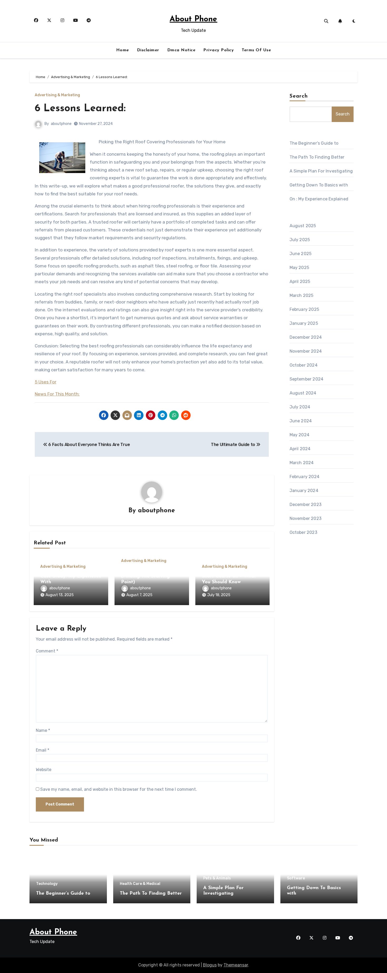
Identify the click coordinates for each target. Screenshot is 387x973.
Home (122, 50)
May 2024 (300, 434)
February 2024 (305, 476)
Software (296, 878)
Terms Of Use (256, 50)
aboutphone (61, 123)
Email (42, 750)
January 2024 (304, 490)
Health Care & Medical (140, 884)
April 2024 (300, 448)
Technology (47, 884)
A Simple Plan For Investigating (321, 171)
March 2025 (302, 295)
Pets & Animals (217, 878)
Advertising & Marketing (57, 95)
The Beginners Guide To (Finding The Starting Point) (148, 576)
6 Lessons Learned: (80, 109)
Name (43, 730)
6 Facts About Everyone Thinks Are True (88, 444)
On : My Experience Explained (319, 198)
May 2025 (299, 267)
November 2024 (306, 351)
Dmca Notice (181, 50)
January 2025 (304, 323)
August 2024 (303, 393)
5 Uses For (45, 381)
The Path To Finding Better (317, 157)
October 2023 (303, 532)
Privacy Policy (218, 50)
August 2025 (303, 225)
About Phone (193, 19)
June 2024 (301, 420)
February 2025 (304, 309)
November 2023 (306, 518)
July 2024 (300, 406)
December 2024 (306, 337)
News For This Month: (57, 394)
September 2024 (307, 379)
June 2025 (301, 253)
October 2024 (303, 365)
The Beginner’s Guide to (314, 143)
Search (299, 96)
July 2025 (300, 239)
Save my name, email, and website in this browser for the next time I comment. (118, 789)
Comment (47, 650)
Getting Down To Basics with (319, 185)
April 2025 (300, 281)
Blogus (210, 964)
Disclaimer (148, 50)
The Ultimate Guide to (233, 444)
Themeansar (236, 964)
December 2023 (306, 504)
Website (43, 769)
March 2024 (302, 462)
